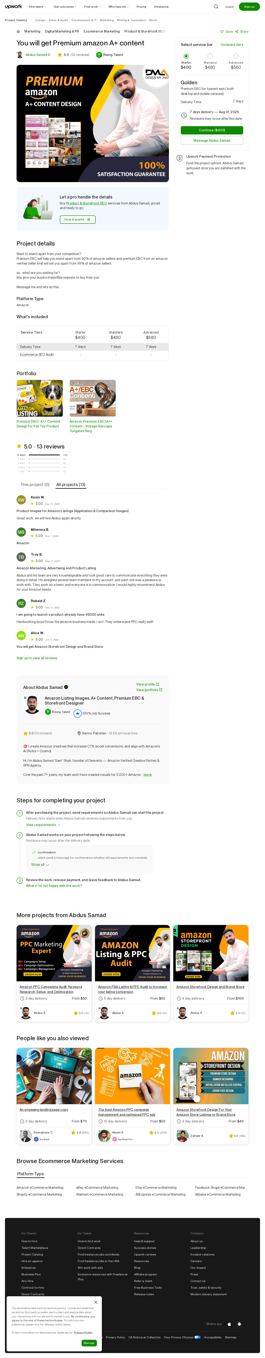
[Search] (216, 6)
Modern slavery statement (208, 1294)
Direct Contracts (33, 1294)
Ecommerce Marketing (102, 31)
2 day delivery (36, 998)
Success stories (145, 1247)
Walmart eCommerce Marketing (99, 1194)
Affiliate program (145, 1274)
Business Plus (31, 1274)
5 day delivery (115, 998)
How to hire (29, 1241)
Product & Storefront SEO (86, 203)
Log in (230, 6)
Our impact (198, 1267)
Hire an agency (32, 1261)
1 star (21, 471)
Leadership (198, 1247)
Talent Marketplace (35, 1247)
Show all (37, 865)
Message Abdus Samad (212, 141)
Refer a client (143, 1281)
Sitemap (230, 1337)
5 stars (21, 454)
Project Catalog (16, 20)
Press (194, 1274)
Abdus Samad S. (38, 55)
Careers (196, 1261)
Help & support (144, 1241)
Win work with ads (90, 1267)
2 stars (21, 467)
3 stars (21, 463)
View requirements (41, 825)
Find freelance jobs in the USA (98, 1261)
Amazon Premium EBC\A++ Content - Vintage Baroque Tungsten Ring (91, 426)
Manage (89, 1343)
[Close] (96, 1302)
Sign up (249, 6)
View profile (145, 684)
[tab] (35, 484)
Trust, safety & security (206, 1287)
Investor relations (202, 1254)
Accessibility (213, 1337)
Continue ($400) (212, 130)
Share (244, 32)
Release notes (144, 1294)
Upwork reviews (145, 1254)
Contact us (198, 1281)
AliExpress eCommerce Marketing (161, 1194)
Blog (137, 1267)
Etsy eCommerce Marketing (156, 1188)
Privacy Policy (115, 1337)
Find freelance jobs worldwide (98, 1254)
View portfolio (147, 690)
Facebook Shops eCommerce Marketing (222, 1188)
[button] (109, 55)
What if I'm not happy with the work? (54, 886)
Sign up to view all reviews (37, 658)
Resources (141, 1261)
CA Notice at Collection (145, 1337)
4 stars (21, 458)
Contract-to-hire (33, 1287)
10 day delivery (115, 1121)
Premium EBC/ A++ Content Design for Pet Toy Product (38, 424)
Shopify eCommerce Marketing (39, 1194)
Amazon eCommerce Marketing (40, 1188)
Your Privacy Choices (182, 1337)
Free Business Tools (148, 1287)
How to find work (89, 1241)
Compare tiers (231, 45)
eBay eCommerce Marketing (97, 1188)
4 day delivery (193, 998)
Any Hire (27, 1281)
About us (196, 1241)
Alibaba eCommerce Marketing (218, 1194)
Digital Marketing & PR (62, 31)
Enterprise (29, 1267)
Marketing (32, 31)
